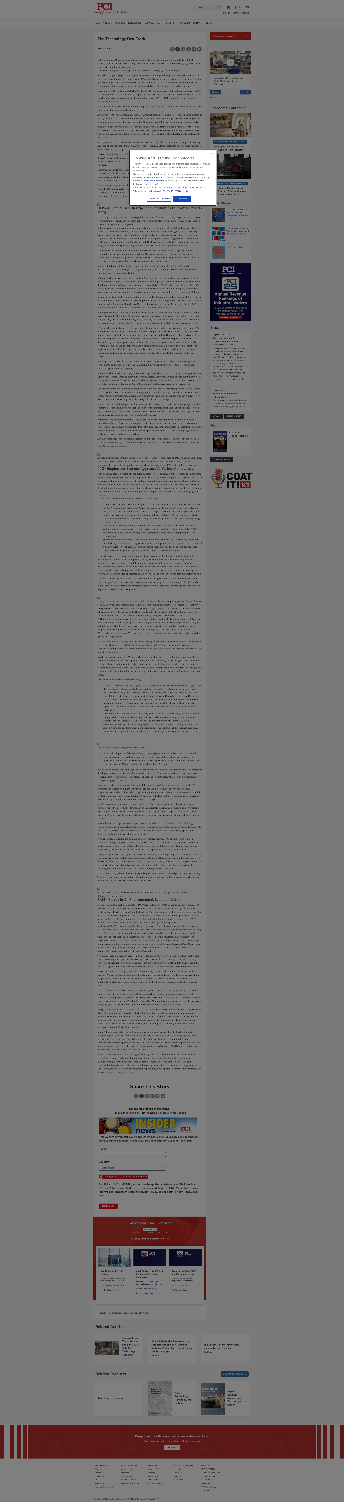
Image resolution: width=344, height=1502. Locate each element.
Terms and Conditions (154, 180)
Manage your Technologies (159, 199)
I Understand (182, 199)
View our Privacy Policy (175, 190)
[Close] (213, 153)
